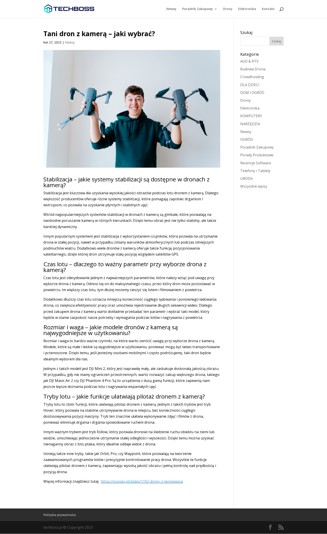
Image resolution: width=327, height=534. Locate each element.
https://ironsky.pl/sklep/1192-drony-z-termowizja (142, 481)
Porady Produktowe (256, 155)
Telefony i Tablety (255, 170)
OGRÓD (246, 139)
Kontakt (268, 9)
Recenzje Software (255, 163)
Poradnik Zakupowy (197, 9)
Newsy (171, 9)
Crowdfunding (252, 76)
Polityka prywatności (59, 515)
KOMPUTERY (251, 115)
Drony (227, 9)
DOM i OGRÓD (252, 92)
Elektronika (247, 9)
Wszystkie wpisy (253, 186)
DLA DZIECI (249, 84)
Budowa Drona (252, 69)
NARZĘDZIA (250, 123)
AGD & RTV (249, 61)
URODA (246, 178)
